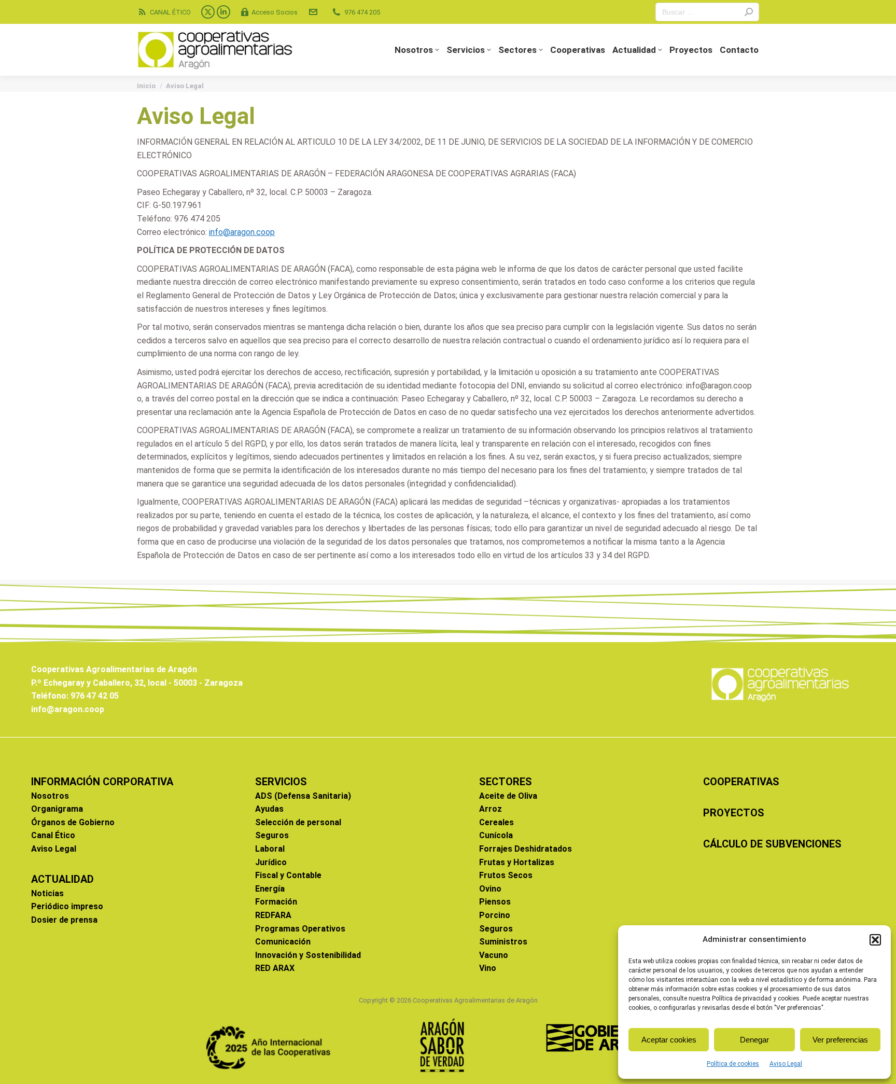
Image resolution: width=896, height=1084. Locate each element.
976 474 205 (362, 12)
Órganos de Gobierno (73, 822)
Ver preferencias (840, 1039)
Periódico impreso (67, 906)
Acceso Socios (274, 12)
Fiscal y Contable (288, 875)
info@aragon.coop (242, 232)
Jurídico (271, 862)
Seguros (272, 835)
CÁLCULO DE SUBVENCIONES (772, 844)
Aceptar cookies (668, 1039)
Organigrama (57, 809)
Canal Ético (53, 835)
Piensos (495, 902)
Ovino (490, 889)
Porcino (494, 915)
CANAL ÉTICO (170, 12)
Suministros (503, 942)
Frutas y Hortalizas (516, 862)
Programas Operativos (300, 929)
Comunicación (283, 942)
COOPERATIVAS (741, 781)
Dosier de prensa (64, 920)
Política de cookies (733, 1063)
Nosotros (50, 796)
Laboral (270, 849)
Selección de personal (298, 822)
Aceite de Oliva (508, 796)
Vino (487, 968)
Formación (276, 902)
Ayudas (269, 809)
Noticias (47, 893)
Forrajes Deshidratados (525, 849)
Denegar (754, 1039)
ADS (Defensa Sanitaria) (303, 796)
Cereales (496, 822)
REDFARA (273, 915)
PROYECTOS (733, 813)
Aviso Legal (785, 1063)
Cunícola (496, 835)
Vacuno (493, 955)
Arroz (490, 809)
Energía (270, 889)
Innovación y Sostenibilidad (308, 955)
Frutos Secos (506, 875)
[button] (875, 940)
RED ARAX (275, 968)
